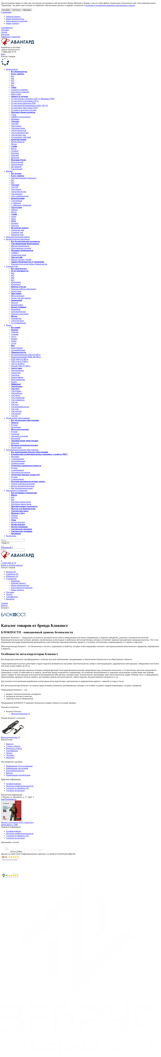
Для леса (14, 404)
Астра (13, 343)
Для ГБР (14, 124)
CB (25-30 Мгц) (18, 364)
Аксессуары (16, 291)
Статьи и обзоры (13, 746)
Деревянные (16, 318)
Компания (15, 581)
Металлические (17, 296)
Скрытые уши (17, 232)
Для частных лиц (18, 135)
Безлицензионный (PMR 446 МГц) (26, 357)
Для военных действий (21, 137)
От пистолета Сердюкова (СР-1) (25, 101)
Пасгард (14, 302)
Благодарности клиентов (16, 21)
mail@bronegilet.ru (8, 799)
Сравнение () (12, 574)
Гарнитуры (16, 373)
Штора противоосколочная (22, 486)
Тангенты (15, 375)
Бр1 (12, 76)
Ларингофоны (17, 377)
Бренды (9, 773)
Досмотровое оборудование (18, 418)
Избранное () (12, 576)
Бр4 (12, 83)
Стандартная (16, 201)
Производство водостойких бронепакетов (29, 264)
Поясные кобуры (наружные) (23, 289)
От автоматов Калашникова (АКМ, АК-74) (29, 105)
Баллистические (18, 522)
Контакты (5, 34)
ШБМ (13, 221)
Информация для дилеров (17, 768)
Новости (9, 744)
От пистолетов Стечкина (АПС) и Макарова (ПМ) (32, 99)
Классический (17, 162)
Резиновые (15, 309)
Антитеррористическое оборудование (22, 450)
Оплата (4, 32)
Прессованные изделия (21, 248)
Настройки (6, 10)
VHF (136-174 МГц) (19, 361)
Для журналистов (18, 130)
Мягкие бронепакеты (20, 246)
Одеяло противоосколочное (23, 484)
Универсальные (18, 463)
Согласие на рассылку (15, 790)
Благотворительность (15, 771)
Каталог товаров (8, 56)
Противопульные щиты (21, 504)
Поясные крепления (19, 314)
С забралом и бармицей (21, 205)
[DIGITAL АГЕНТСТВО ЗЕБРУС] (80, 1055)
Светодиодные (17, 321)
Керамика (15, 119)
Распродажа (11, 536)
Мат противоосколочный (22, 488)
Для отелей (16, 413)
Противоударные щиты (21, 502)
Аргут (13, 336)
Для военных (16, 194)
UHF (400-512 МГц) (19, 359)
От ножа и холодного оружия (23, 110)
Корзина (7, 547)
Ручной (14, 432)
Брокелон (15, 158)
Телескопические (18, 312)
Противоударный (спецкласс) (23, 178)
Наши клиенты (12, 23)
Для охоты (15, 395)
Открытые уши (17, 230)
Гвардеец (15, 155)
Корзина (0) (11, 572)
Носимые (15, 456)
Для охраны (16, 126)
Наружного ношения (20, 92)
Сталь (13, 114)
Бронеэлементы (18, 142)
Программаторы (18, 379)
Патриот (14, 223)
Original (14, 515)
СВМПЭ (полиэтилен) (20, 117)
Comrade (14, 334)
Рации (8, 325)
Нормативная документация (18, 775)
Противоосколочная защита (18, 237)
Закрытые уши (17, 235)
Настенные (16, 284)
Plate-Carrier (16, 94)
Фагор (13, 148)
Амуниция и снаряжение (17, 490)
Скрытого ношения (19, 90)
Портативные (17, 348)
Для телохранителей (20, 133)
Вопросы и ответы (14, 748)
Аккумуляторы (17, 370)
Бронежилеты (12, 69)
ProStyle (14, 518)
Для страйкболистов (20, 196)
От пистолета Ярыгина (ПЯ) (23, 103)
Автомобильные (18, 350)
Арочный (15, 434)
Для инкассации (18, 128)
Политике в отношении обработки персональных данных (110, 5)
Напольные (16, 282)
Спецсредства (12, 266)
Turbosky (15, 332)
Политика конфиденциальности (20, 786)
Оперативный (17, 164)
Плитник (15, 153)
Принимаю (27, 10)
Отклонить (16, 10)
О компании (6, 12)
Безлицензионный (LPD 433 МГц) (26, 355)
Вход (3, 54)
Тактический (16, 169)
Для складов (16, 411)
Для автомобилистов (20, 407)
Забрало (14, 210)
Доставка (5, 30)
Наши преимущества (15, 19)
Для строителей (18, 398)
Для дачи (15, 409)
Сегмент (14, 151)
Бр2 (12, 78)
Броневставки (17, 305)
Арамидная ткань (18, 255)
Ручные (14, 425)
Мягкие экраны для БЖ (21, 259)
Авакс (13, 216)
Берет (13, 219)
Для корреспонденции (20, 472)
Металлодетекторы (20, 714)
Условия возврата (13, 784)
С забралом (16, 203)
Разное (14, 382)
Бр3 (12, 81)
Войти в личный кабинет (12, 565)
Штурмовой (16, 167)
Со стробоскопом (18, 323)
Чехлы (14, 144)
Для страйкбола (18, 400)
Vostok (14, 341)
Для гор (14, 402)
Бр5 (12, 85)
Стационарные (17, 459)
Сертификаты (7, 28)
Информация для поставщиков (19, 766)
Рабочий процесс (13, 16)
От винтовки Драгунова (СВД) (24, 108)
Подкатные (16, 427)
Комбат (14, 339)
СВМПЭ (14, 253)
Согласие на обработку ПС (17, 788)
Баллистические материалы (18, 239)
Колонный (15, 438)
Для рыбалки (16, 393)
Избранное (6, 37)
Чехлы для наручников (21, 298)
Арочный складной (19, 436)
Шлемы (9, 171)
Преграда (15, 443)
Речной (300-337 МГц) (20, 366)
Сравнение (15, 37)
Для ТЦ (14, 416)
